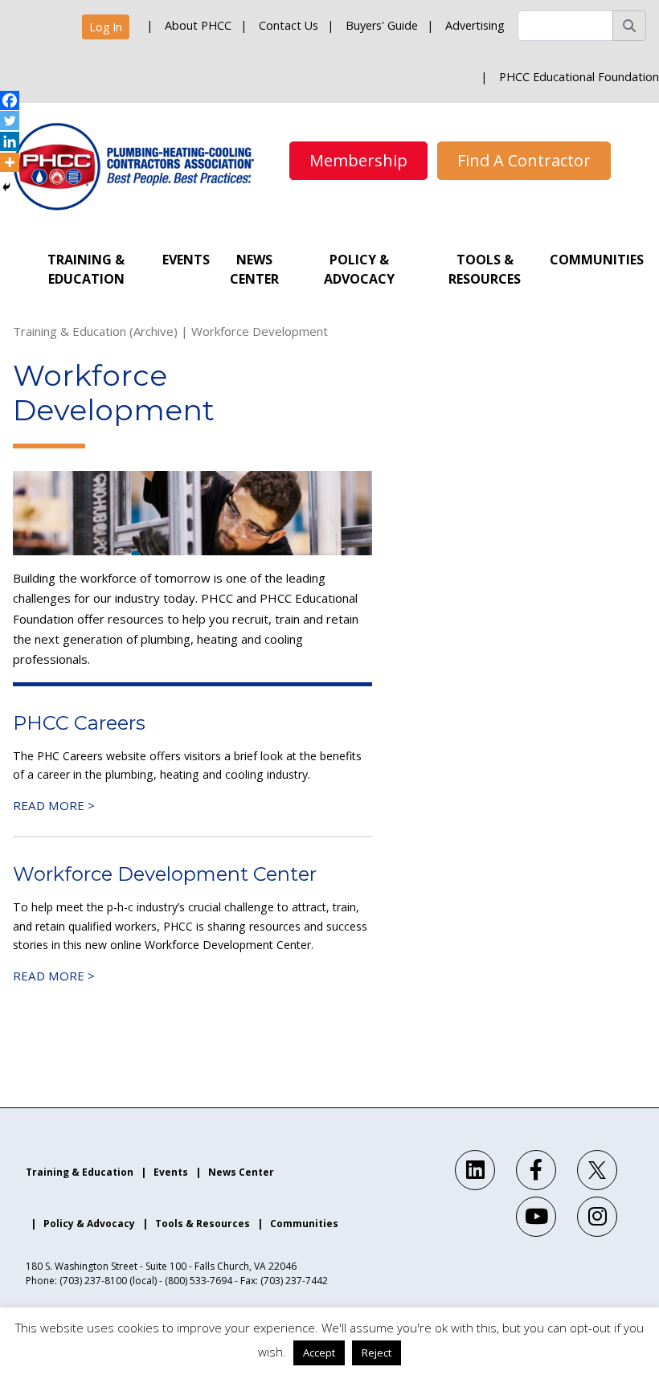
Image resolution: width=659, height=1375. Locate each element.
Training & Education (86, 269)
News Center (254, 269)
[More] (9, 162)
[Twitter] (9, 120)
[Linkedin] (9, 141)
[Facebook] (9, 100)
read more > (54, 805)
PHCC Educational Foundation (579, 76)
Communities (597, 259)
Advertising (475, 25)
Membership (358, 160)
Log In (105, 27)
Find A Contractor (524, 160)
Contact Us (288, 25)
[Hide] (6, 187)
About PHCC (198, 25)
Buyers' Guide (382, 25)
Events (186, 259)
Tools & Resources (484, 269)
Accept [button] (319, 1352)
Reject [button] (376, 1352)
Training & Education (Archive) (95, 331)
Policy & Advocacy (359, 269)
